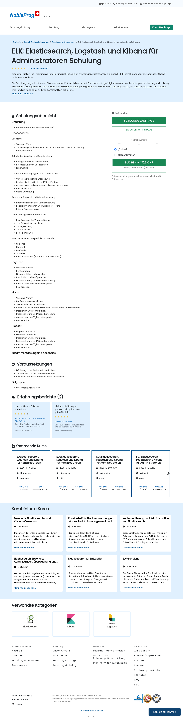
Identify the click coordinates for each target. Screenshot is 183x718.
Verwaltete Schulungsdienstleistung (109, 657)
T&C (137, 684)
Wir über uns (121, 27)
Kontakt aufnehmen (164, 712)
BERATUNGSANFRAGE (139, 129)
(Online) (122, 149)
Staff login (91, 716)
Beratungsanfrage (64, 660)
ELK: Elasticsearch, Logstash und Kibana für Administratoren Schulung (109, 42)
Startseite (17, 42)
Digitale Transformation (109, 650)
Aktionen (18, 655)
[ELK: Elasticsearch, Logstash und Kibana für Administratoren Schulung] (24, 15)
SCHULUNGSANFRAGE (139, 121)
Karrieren (140, 675)
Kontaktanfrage (161, 27)
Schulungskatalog (20, 27)
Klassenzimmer (126, 155)
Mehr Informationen (23, 93)
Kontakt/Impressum (147, 655)
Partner (139, 660)
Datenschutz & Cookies (91, 710)
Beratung (54, 27)
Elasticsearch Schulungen (63, 42)
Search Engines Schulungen (36, 42)
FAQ (136, 679)
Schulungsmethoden (25, 660)
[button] (168, 473)
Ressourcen (19, 665)
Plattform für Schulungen (110, 663)
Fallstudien (59, 655)
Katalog (17, 650)
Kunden (139, 665)
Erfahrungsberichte (147, 670)
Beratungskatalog (64, 665)
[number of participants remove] (120, 144)
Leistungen (87, 27)
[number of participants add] (158, 144)
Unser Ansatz (61, 650)
